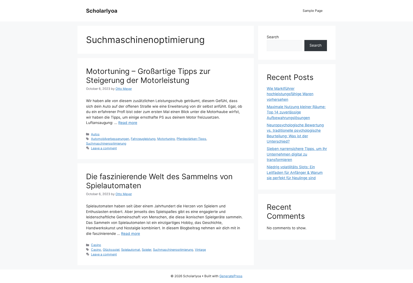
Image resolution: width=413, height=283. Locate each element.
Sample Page (313, 11)
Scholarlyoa (101, 11)
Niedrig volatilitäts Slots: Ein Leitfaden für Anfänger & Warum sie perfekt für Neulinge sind (295, 172)
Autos (95, 134)
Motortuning (166, 139)
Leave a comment (104, 148)
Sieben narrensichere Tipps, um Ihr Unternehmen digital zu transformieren (297, 154)
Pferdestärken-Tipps (191, 139)
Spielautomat (130, 249)
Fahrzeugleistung (143, 139)
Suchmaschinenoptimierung (106, 143)
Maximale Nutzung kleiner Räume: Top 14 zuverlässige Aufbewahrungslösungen (296, 112)
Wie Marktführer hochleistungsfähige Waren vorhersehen (290, 94)
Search (273, 37)
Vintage (200, 249)
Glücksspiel (111, 249)
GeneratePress (230, 276)
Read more (127, 123)
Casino (96, 245)
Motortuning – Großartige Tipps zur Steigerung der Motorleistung (148, 76)
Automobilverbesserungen (110, 139)
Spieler (146, 249)
